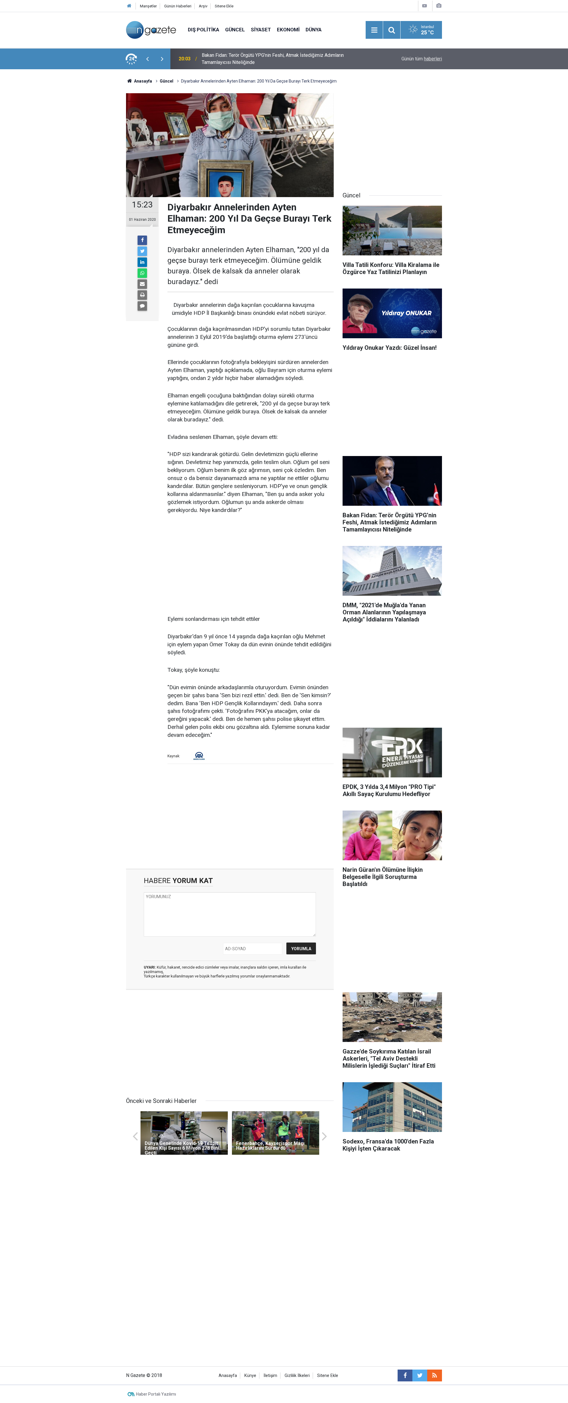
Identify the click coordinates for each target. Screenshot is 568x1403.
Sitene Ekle (224, 6)
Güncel (235, 30)
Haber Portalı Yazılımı (156, 1394)
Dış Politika (203, 30)
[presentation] (147, 58)
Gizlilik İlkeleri (297, 1375)
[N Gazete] (151, 29)
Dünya (314, 30)
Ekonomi (288, 30)
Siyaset (261, 30)
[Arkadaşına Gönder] (142, 284)
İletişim (270, 1375)
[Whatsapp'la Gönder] (142, 273)
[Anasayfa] (129, 6)
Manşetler (148, 6)
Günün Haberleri (177, 6)
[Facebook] (142, 240)
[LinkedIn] (142, 262)
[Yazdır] (142, 295)
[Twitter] (142, 251)
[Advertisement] (77, 173)
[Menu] (374, 30)
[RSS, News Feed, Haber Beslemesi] (434, 1375)
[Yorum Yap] (142, 306)
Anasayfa (228, 1375)
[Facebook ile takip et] (405, 1375)
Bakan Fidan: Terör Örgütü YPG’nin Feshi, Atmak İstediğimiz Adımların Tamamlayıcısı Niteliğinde (273, 58)
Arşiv (203, 6)
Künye (250, 1375)
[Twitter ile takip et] (419, 1375)
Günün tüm (421, 59)
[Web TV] (424, 6)
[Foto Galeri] (438, 6)
